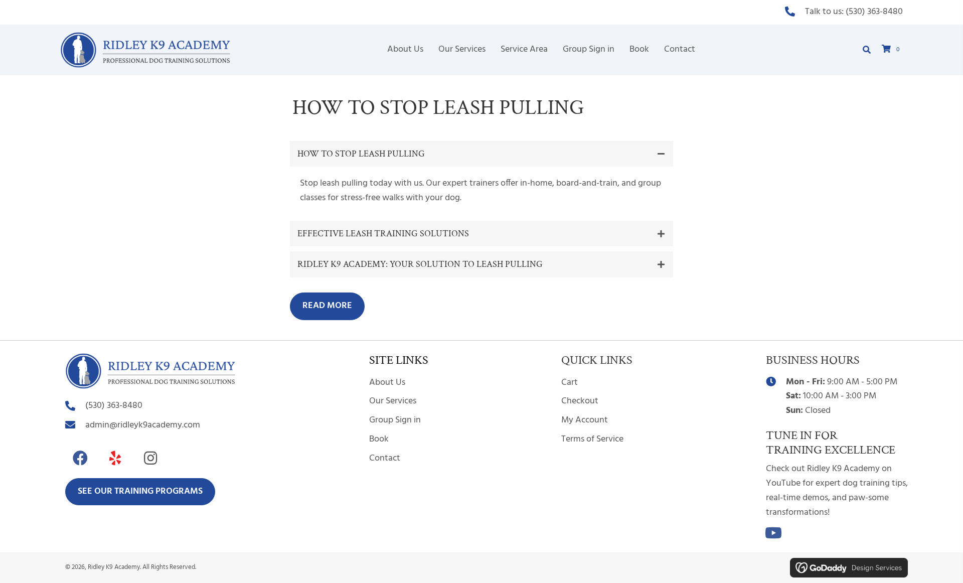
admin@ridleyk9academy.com (142, 425)
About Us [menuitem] (387, 382)
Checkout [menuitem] (579, 401)
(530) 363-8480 (874, 12)
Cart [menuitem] (569, 382)
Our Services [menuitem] (392, 401)
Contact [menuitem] (384, 458)
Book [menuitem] (379, 439)
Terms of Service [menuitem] (592, 439)
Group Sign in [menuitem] (395, 420)
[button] (481, 154)
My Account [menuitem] (584, 420)
